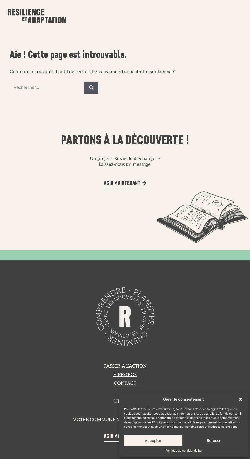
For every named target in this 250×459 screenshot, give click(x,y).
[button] (240, 399)
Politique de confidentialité (183, 450)
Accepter (153, 440)
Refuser (214, 440)
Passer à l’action (131, 17)
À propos (182, 17)
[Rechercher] (91, 88)
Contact (224, 17)
